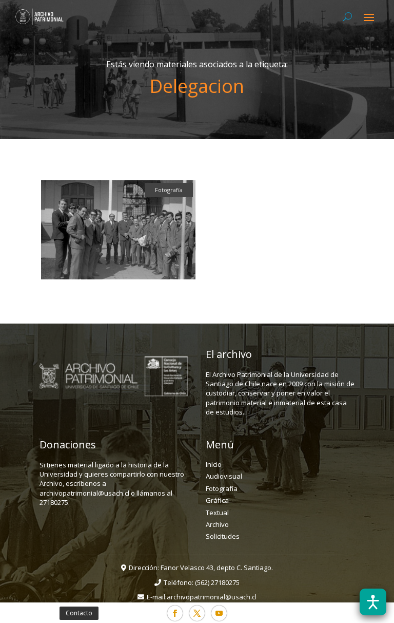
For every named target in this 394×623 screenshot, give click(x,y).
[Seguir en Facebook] (175, 613)
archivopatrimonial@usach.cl (212, 596)
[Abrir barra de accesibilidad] (373, 602)
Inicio (214, 464)
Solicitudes (223, 536)
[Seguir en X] (197, 613)
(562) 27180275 (217, 582)
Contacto (79, 613)
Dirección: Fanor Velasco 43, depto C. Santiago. (201, 567)
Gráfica (217, 500)
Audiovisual (224, 476)
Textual (217, 512)
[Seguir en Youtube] (219, 613)
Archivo (217, 524)
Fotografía (222, 488)
